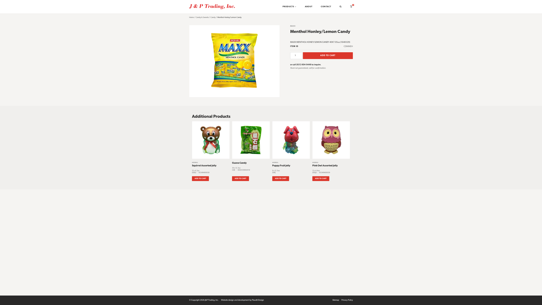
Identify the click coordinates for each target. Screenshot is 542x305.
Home (191, 17)
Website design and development (235, 300)
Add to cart (327, 56)
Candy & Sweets (202, 17)
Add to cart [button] (200, 178)
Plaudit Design (258, 300)
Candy (213, 17)
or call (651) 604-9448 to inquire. (305, 64)
